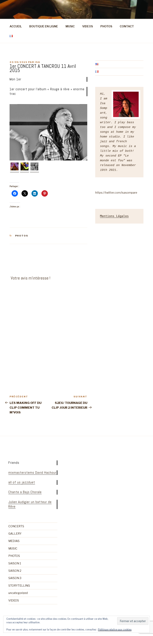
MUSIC (70, 26)
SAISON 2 (14, 570)
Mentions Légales (114, 216)
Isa (37, 62)
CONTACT (127, 26)
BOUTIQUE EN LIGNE (43, 26)
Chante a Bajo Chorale (25, 492)
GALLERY (15, 533)
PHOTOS (106, 26)
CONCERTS (16, 526)
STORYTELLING (19, 585)
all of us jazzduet (21, 482)
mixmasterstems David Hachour (32, 472)
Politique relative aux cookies (114, 629)
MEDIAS (14, 541)
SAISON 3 (14, 578)
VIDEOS (87, 26)
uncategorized (18, 593)
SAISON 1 (14, 563)
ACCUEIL (16, 26)
